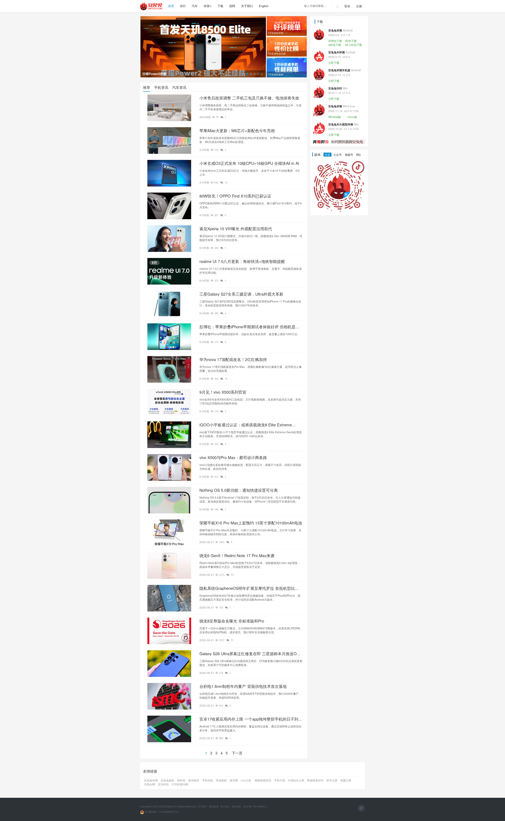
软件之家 (332, 780)
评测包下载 (335, 41)
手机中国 (279, 780)
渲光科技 (163, 784)
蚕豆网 (234, 780)
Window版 (334, 117)
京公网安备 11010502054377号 (161, 811)
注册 (359, 6)
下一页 (237, 752)
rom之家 (246, 780)
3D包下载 (351, 41)
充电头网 (149, 784)
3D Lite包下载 (353, 45)
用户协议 (225, 806)
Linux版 (352, 117)
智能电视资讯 (263, 780)
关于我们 (203, 806)
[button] (149, 46)
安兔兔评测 (151, 780)
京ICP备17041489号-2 (255, 806)
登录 (347, 6)
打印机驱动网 (180, 784)
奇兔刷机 (221, 780)
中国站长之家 (296, 780)
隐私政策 (214, 806)
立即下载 (333, 63)
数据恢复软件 (315, 780)
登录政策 (236, 806)
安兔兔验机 (167, 780)
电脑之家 (345, 780)
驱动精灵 (193, 780)
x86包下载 (334, 45)
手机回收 (207, 780)
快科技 (181, 780)
